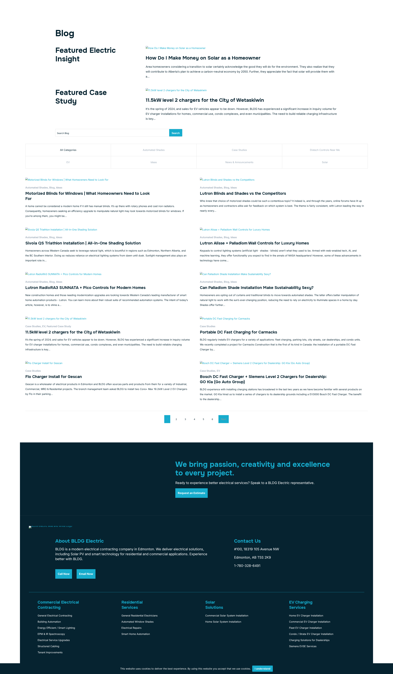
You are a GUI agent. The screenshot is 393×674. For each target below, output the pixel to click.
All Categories (68, 149)
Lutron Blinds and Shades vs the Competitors (243, 193)
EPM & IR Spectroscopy (51, 633)
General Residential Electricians (139, 615)
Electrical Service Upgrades (54, 640)
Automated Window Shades (137, 621)
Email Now (86, 573)
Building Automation (49, 621)
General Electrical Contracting (55, 615)
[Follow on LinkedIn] (258, 580)
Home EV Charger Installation (306, 615)
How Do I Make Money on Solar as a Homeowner (203, 58)
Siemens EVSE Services (302, 646)
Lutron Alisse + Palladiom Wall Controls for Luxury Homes (254, 243)
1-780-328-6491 (247, 566)
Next (223, 419)
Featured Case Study (59, 326)
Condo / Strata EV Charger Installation (311, 633)
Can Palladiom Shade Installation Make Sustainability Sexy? (257, 287)
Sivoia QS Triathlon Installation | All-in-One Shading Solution (83, 243)
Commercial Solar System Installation (226, 615)
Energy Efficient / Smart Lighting (56, 627)
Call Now (64, 573)
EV (68, 162)
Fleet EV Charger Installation (305, 627)
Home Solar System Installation (223, 621)
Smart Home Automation (135, 633)
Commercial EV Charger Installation (309, 621)
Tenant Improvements (50, 652)
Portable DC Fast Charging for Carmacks (238, 332)
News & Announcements (239, 162)
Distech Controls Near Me (325, 149)
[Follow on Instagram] (247, 580)
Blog (52, 187)
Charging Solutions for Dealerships (309, 640)
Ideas (154, 162)
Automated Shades (154, 149)
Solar (325, 162)
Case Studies (239, 149)
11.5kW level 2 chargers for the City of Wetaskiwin (205, 100)
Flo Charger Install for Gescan (53, 376)
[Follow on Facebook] (236, 580)
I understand (262, 668)
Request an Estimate (191, 493)
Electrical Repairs (131, 627)
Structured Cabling (48, 646)
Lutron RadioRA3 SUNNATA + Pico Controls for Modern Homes (85, 287)
